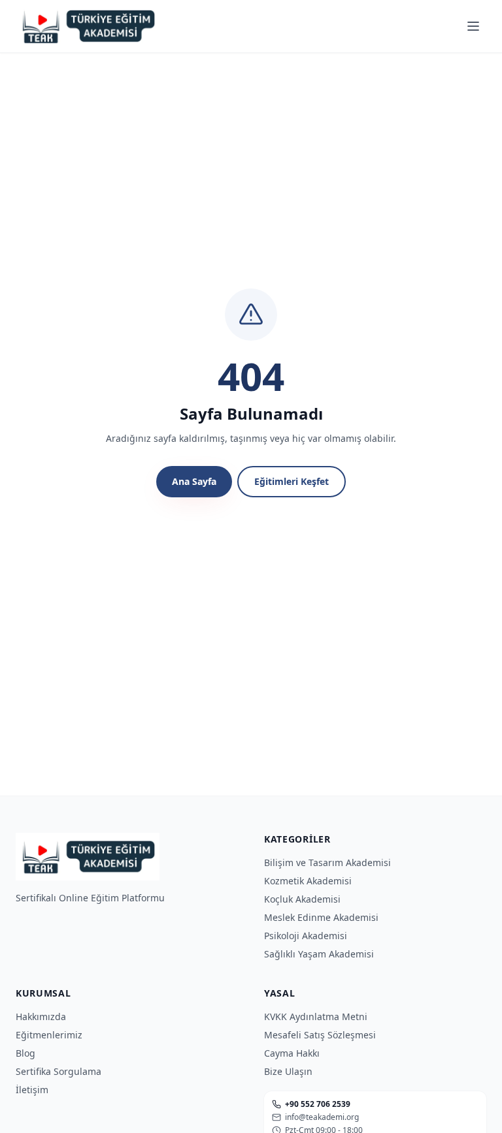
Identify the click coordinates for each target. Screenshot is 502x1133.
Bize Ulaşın (288, 1071)
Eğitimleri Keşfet (291, 481)
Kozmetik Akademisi (308, 881)
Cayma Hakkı (292, 1053)
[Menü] (473, 26)
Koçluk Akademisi (302, 899)
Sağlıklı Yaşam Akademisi (319, 954)
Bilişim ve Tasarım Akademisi (327, 862)
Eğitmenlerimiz (49, 1035)
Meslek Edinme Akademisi (321, 917)
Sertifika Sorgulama (58, 1071)
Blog (25, 1053)
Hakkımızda (41, 1016)
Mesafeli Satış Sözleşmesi (320, 1035)
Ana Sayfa (194, 481)
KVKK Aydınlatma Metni (315, 1016)
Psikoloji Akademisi (305, 935)
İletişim (32, 1089)
